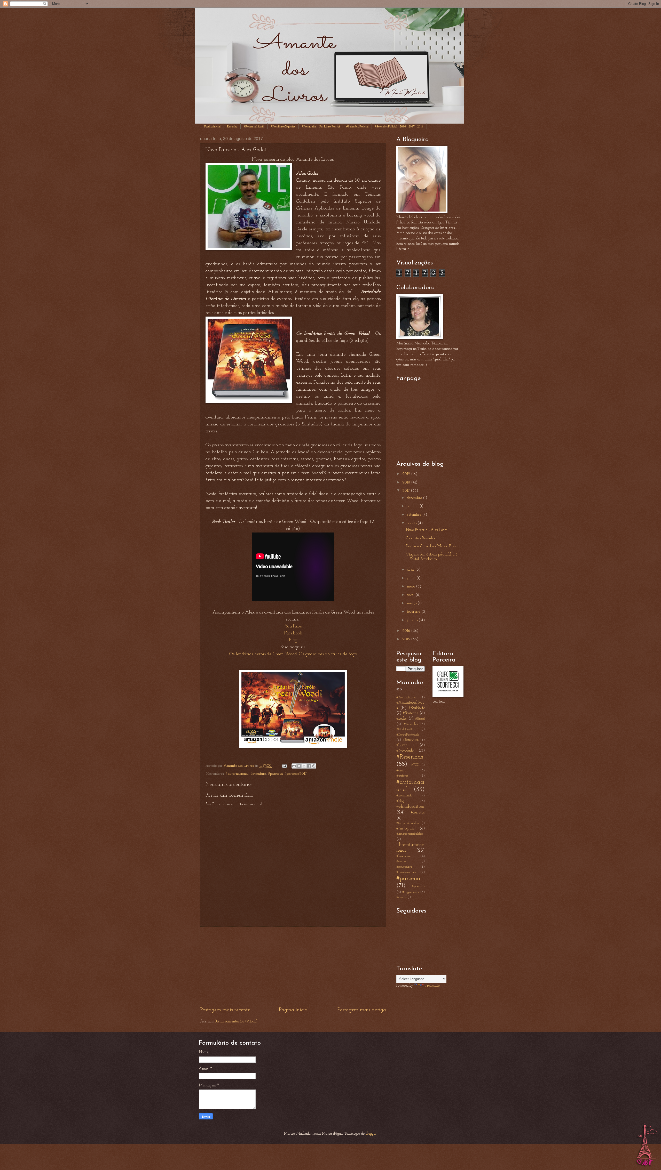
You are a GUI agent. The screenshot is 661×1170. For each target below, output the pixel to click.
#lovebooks (404, 856)
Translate (432, 986)
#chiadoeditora (410, 806)
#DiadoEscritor (405, 729)
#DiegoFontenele (408, 734)
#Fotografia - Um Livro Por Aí (321, 126)
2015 (406, 639)
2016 (406, 631)
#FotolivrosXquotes (283, 126)
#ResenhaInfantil (254, 126)
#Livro (401, 745)
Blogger (371, 1134)
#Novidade (404, 751)
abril (411, 595)
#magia (401, 861)
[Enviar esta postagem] (284, 766)
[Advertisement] (293, 966)
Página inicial (212, 126)
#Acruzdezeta (406, 697)
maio (411, 586)
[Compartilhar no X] (303, 766)
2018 (406, 483)
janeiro (413, 620)
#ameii (401, 770)
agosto (412, 523)
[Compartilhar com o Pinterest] (313, 766)
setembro (414, 515)
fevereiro (414, 612)
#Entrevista (411, 739)
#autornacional (237, 774)
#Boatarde (410, 713)
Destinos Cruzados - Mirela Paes (431, 546)
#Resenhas (409, 757)
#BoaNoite (417, 708)
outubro (413, 506)
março (412, 603)
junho (411, 578)
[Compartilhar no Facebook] (308, 766)
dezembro (415, 498)
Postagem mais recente (225, 1010)
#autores (402, 775)
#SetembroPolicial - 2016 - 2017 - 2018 (399, 126)
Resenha (232, 126)
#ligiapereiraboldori (409, 833)
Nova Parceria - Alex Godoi (426, 530)
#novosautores (406, 872)
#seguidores (410, 892)
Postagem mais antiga (361, 1010)
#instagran (405, 828)
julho (411, 570)
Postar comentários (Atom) (236, 1021)
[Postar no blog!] (299, 766)
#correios (418, 812)
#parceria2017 (296, 774)
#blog (400, 801)
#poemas (418, 886)
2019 (406, 474)
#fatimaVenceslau (407, 823)
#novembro (404, 866)
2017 (406, 491)
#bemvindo (404, 795)
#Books (401, 719)
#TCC (415, 764)
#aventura (258, 774)
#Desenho (411, 724)
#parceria (275, 774)
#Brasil (420, 718)
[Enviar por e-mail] (294, 766)
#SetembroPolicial (357, 126)
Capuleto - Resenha (420, 538)
